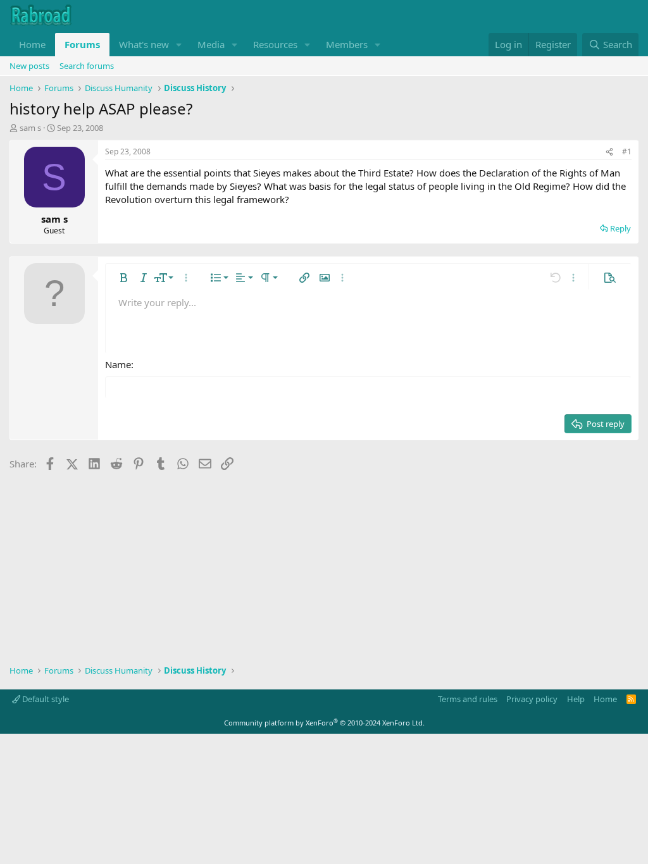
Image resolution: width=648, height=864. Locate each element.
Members (347, 44)
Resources (275, 44)
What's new (144, 44)
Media (211, 44)
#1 (627, 151)
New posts (29, 65)
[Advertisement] (324, 563)
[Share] (609, 152)
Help (576, 699)
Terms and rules (467, 699)
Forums (82, 44)
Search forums (86, 65)
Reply (620, 228)
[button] (179, 44)
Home (32, 44)
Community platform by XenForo (324, 722)
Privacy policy (532, 699)
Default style (44, 699)
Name (118, 364)
